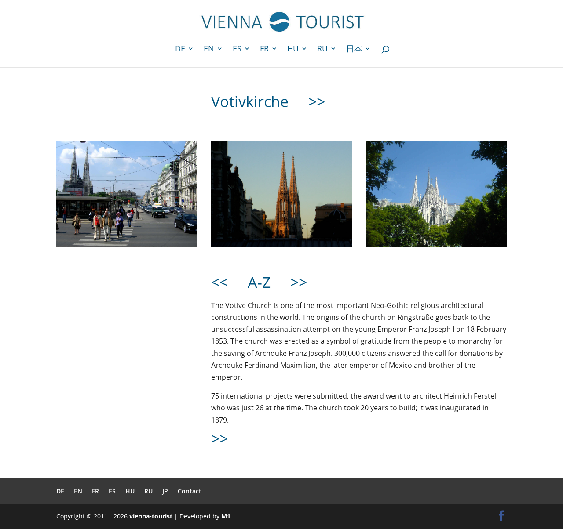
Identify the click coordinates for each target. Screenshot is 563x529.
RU (322, 49)
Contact (189, 491)
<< (219, 282)
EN (209, 49)
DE (180, 49)
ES (237, 49)
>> (316, 101)
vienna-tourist (150, 516)
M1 (225, 516)
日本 (354, 49)
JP (165, 491)
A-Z (261, 282)
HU (293, 49)
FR (264, 49)
